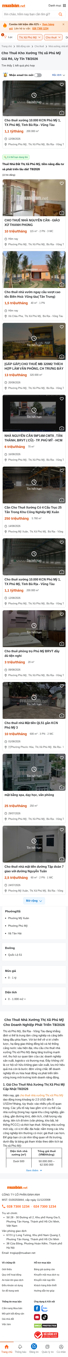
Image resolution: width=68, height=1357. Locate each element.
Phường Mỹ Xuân (18, 918)
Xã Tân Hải (15, 933)
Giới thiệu (7, 1269)
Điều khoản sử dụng (12, 1285)
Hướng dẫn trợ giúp (44, 1290)
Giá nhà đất (8, 1319)
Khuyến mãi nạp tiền (44, 1280)
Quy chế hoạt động (11, 1274)
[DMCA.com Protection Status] (45, 1326)
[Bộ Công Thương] (46, 1338)
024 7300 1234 (44, 1206)
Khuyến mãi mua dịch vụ (46, 1274)
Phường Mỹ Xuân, (18, 531)
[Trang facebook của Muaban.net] (37, 1309)
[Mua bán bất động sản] (13, 5)
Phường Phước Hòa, (21, 747)
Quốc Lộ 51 (15, 954)
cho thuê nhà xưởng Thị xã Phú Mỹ (41, 1095)
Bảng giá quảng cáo (44, 1269)
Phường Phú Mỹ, (17, 144)
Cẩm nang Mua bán (12, 1308)
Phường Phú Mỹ (18, 925)
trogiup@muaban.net (22, 1252)
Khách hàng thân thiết (45, 1285)
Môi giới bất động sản (13, 1313)
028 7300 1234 (40, 28)
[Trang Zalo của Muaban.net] (45, 1309)
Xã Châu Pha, (16, 316)
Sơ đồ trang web (10, 1290)
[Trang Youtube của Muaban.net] (37, 1317)
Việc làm (6, 1324)
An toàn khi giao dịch (12, 1280)
